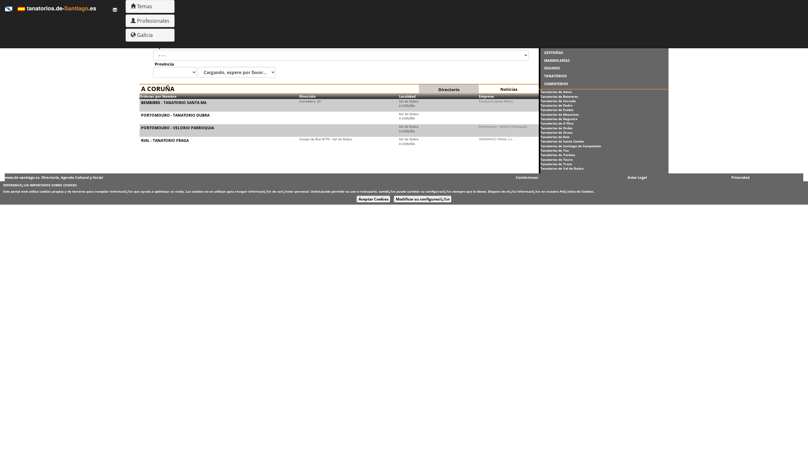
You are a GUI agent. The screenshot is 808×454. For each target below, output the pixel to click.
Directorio (449, 89)
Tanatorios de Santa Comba (562, 141)
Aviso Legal (637, 177)
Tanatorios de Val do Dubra (562, 168)
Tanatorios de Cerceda (558, 101)
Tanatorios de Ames (556, 92)
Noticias (508, 89)
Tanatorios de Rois (555, 137)
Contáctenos (527, 177)
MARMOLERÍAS (557, 60)
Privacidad (740, 177)
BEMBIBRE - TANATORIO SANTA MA (173, 102)
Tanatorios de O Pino (556, 123)
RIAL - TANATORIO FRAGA (165, 140)
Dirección (307, 96)
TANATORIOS (555, 75)
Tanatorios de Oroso (556, 132)
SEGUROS (552, 68)
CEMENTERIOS (556, 83)
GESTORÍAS (553, 52)
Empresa (486, 96)
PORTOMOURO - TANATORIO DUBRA (175, 115)
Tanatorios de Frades (556, 110)
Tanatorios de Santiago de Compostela (570, 146)
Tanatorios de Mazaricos (559, 114)
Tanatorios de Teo (554, 150)
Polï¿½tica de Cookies (576, 191)
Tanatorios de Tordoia (557, 155)
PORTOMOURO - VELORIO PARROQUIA (177, 128)
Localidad (407, 96)
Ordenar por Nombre (158, 96)
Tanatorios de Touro (556, 159)
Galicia (144, 35)
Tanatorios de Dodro (556, 105)
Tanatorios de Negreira (558, 119)
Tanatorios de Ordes (556, 128)
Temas (144, 6)
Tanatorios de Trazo (556, 164)
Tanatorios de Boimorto (559, 96)
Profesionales (152, 20)
